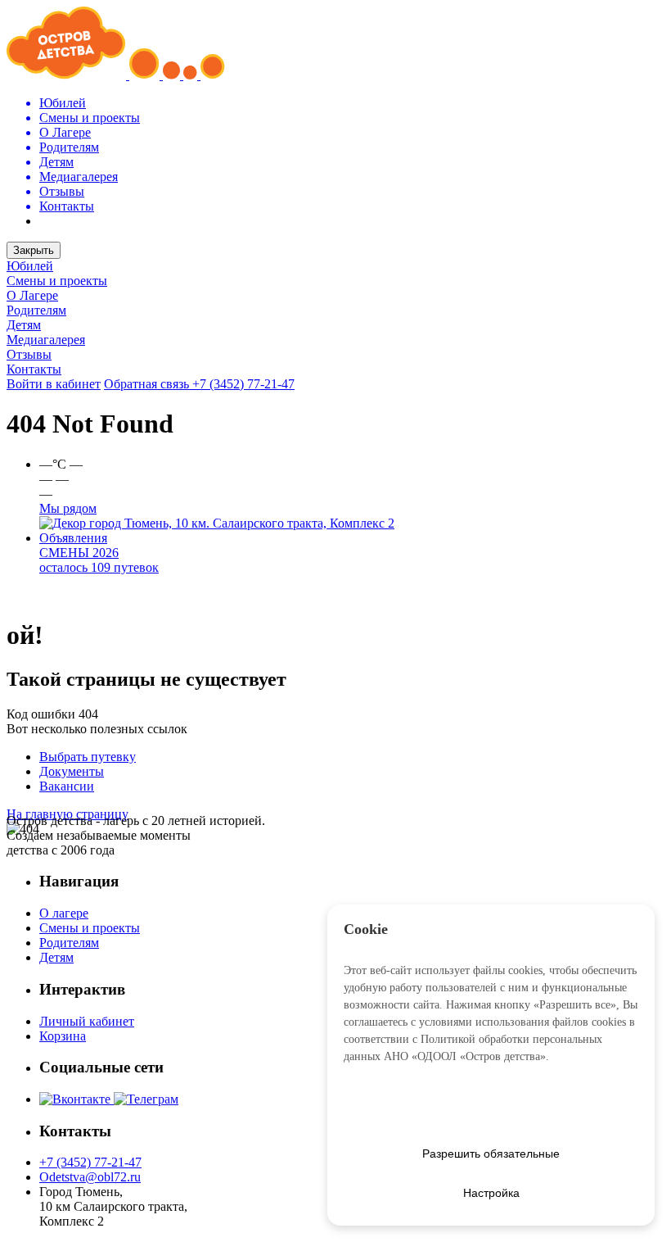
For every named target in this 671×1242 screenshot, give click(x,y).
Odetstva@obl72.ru (90, 1177)
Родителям (36, 310)
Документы (71, 771)
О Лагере (32, 295)
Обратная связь (148, 384)
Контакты (34, 369)
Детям (24, 325)
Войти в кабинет (54, 384)
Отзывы (29, 354)
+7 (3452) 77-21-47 (243, 384)
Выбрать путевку (87, 757)
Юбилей (30, 266)
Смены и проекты (57, 281)
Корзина (62, 1036)
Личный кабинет (86, 1021)
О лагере (63, 913)
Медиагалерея (46, 340)
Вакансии (66, 786)
